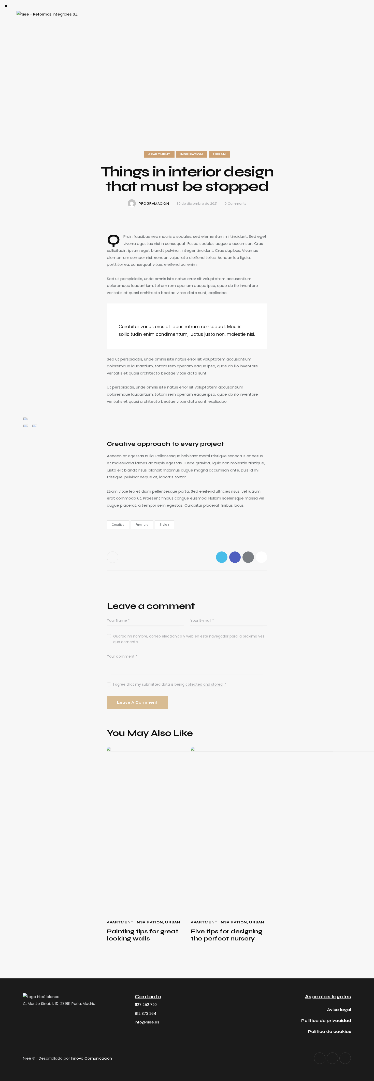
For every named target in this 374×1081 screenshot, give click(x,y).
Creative (118, 525)
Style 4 (164, 525)
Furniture (142, 525)
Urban (219, 154)
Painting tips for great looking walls (142, 935)
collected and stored (204, 684)
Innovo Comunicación (91, 1058)
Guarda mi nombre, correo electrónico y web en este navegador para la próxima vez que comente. (188, 639)
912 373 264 (145, 1013)
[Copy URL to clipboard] (261, 557)
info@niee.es (147, 1022)
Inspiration (191, 154)
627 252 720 (146, 1004)
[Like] (113, 557)
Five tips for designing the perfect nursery (226, 935)
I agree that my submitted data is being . (169, 684)
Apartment (159, 154)
